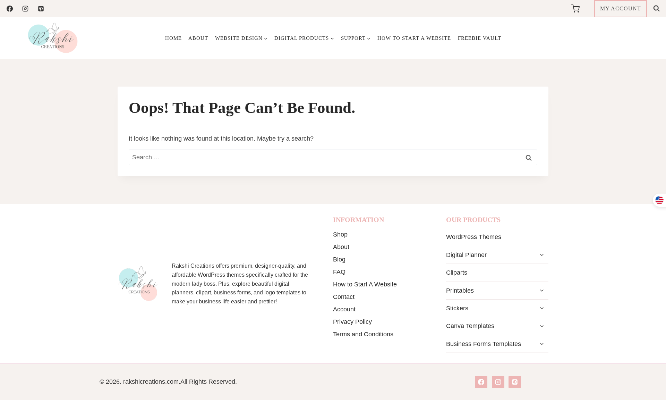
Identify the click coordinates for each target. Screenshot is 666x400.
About (198, 38)
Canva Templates (470, 325)
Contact (344, 296)
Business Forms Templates (483, 343)
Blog (339, 259)
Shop (340, 234)
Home (173, 38)
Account (344, 309)
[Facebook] (9, 8)
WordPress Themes (473, 236)
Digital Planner (466, 254)
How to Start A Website (414, 38)
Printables (460, 290)
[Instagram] (25, 8)
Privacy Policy (352, 321)
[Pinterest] (41, 8)
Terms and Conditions (363, 334)
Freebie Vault (479, 38)
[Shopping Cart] (581, 9)
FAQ (339, 271)
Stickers (457, 308)
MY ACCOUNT (620, 8)
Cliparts (456, 272)
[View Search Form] (656, 8)
